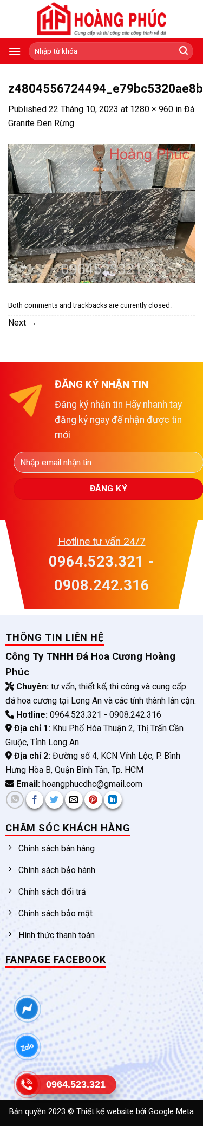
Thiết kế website (106, 1111)
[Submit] (183, 51)
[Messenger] (27, 1009)
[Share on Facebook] (35, 800)
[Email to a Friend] (74, 800)
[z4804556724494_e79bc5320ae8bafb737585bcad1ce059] (101, 212)
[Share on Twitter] (54, 800)
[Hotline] (27, 1085)
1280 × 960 (151, 109)
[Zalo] (27, 1047)
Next (22, 322)
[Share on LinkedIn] (113, 800)
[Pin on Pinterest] (93, 800)
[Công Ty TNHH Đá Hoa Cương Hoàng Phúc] (102, 19)
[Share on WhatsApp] (15, 800)
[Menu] (14, 51)
